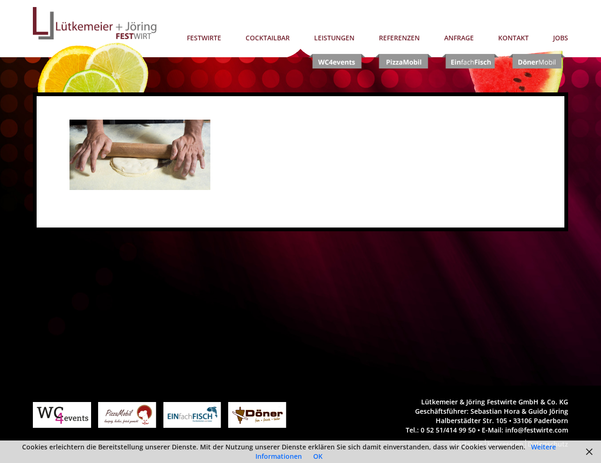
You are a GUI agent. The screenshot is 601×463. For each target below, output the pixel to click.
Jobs (560, 37)
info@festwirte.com (536, 429)
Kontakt (513, 37)
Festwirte (204, 37)
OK (318, 456)
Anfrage (459, 37)
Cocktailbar (268, 37)
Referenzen (399, 37)
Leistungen (334, 37)
